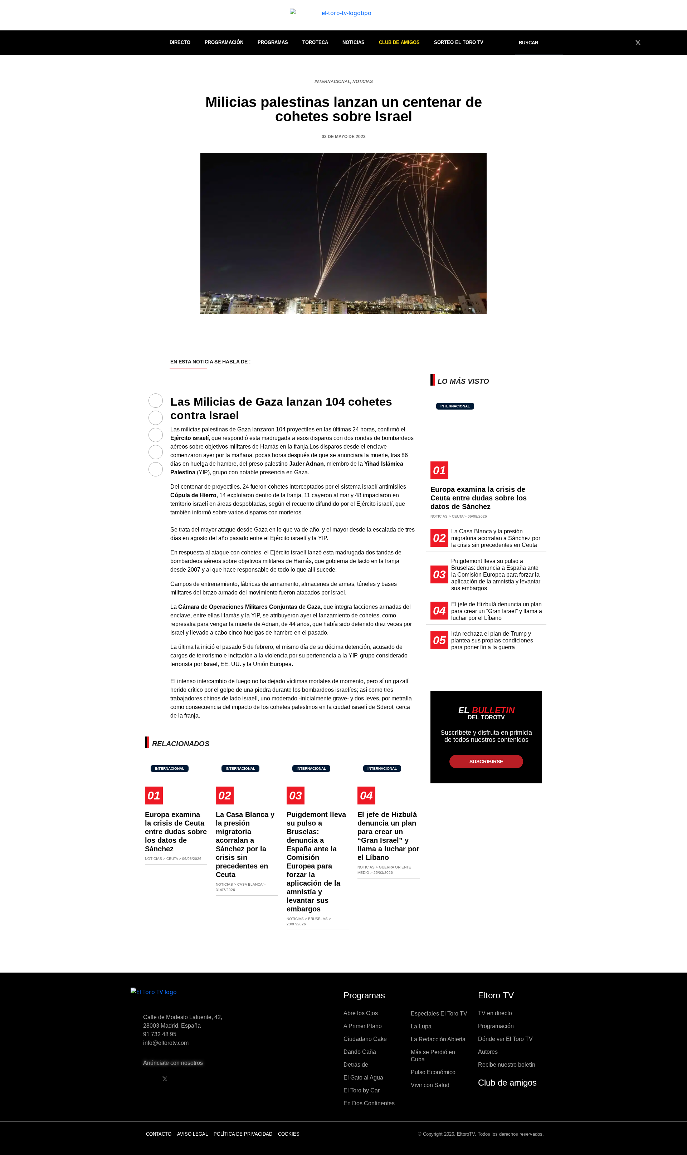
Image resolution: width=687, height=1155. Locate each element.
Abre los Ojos (361, 1013)
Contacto (158, 1134)
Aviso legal (192, 1134)
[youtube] (651, 42)
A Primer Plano (363, 1026)
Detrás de (356, 1065)
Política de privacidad (243, 1134)
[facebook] (624, 42)
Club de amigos (507, 1082)
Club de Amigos (399, 42)
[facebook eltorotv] (146, 1079)
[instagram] (664, 42)
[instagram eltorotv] (201, 1079)
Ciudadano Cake (365, 1039)
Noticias (353, 42)
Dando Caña (360, 1052)
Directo (180, 42)
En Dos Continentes (369, 1103)
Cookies (288, 1134)
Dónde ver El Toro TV (505, 1039)
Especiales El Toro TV (439, 1013)
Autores (488, 1052)
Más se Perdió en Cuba (433, 1055)
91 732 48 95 (159, 1034)
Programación (224, 42)
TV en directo (495, 1013)
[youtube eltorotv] (183, 1079)
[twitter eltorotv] (165, 1079)
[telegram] (677, 42)
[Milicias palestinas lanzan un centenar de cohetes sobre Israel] (156, 401)
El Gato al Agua (363, 1078)
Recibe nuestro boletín (506, 1065)
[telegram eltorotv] (219, 1079)
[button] (533, 42)
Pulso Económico (433, 1072)
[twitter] (638, 42)
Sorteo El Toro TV (458, 42)
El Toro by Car (362, 1090)
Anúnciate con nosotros (173, 1063)
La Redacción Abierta (438, 1039)
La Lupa (421, 1026)
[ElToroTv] (343, 15)
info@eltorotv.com (166, 1043)
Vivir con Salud (430, 1085)
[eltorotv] (191, 997)
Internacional (332, 81)
